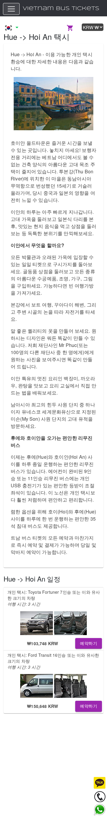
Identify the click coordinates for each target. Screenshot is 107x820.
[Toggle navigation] (11, 9)
